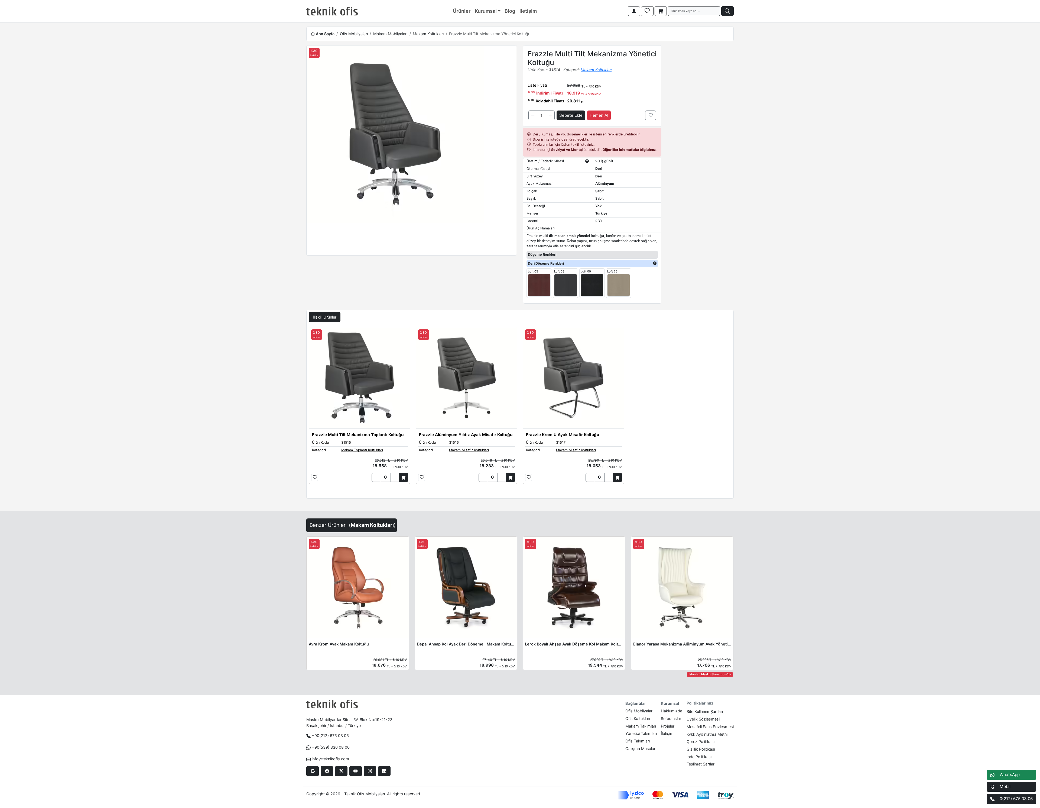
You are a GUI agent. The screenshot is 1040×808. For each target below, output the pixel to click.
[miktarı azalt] (532, 115)
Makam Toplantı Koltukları (362, 450)
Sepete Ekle (571, 115)
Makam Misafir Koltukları (469, 450)
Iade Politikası (699, 756)
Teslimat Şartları (701, 764)
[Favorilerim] (647, 11)
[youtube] (355, 771)
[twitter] (341, 771)
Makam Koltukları (428, 33)
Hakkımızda (671, 711)
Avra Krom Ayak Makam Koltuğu (339, 644)
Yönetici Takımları (641, 733)
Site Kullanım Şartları (705, 711)
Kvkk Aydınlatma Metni (707, 734)
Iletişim (528, 11)
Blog (510, 11)
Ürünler (461, 11)
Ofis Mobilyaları (354, 33)
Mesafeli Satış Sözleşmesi (710, 726)
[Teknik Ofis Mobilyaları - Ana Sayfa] (332, 11)
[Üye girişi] (634, 11)
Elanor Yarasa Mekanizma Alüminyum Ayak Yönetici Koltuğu (682, 644)
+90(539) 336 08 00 (331, 747)
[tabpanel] (520, 412)
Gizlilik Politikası (701, 749)
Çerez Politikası (700, 741)
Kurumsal (486, 11)
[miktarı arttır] (550, 115)
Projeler (667, 726)
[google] (312, 771)
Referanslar (671, 718)
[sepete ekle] (403, 477)
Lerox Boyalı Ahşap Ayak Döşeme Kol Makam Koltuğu (574, 644)
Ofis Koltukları (637, 718)
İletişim (667, 733)
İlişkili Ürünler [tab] (324, 317)
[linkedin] (384, 771)
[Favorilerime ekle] (650, 115)
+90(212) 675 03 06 (330, 735)
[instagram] (370, 771)
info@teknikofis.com (330, 759)
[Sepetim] (661, 11)
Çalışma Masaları (640, 748)
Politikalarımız (700, 703)
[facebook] (327, 771)
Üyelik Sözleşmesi (703, 719)
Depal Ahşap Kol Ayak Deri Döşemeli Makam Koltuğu (466, 644)
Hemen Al (599, 115)
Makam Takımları (640, 726)
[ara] (727, 11)
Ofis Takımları (637, 741)
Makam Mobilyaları (390, 33)
